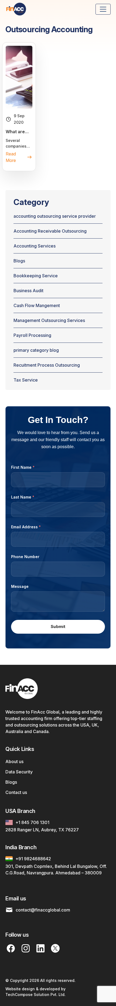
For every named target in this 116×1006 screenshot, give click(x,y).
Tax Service (25, 380)
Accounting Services (34, 246)
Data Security (19, 771)
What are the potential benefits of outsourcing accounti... (19, 132)
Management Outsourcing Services (49, 320)
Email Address (26, 527)
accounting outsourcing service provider (54, 216)
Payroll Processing (32, 335)
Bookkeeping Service (35, 275)
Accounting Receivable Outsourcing (50, 231)
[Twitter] (55, 948)
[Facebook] (10, 948)
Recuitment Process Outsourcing (46, 365)
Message (20, 586)
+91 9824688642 (33, 858)
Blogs (19, 260)
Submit (58, 626)
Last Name (22, 497)
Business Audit (28, 290)
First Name (23, 467)
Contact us (16, 792)
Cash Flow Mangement (36, 305)
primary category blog (36, 350)
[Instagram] (25, 948)
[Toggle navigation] (103, 9)
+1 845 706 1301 (32, 822)
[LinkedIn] (40, 948)
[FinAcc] (16, 9)
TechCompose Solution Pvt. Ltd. (35, 994)
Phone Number (25, 556)
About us (14, 761)
